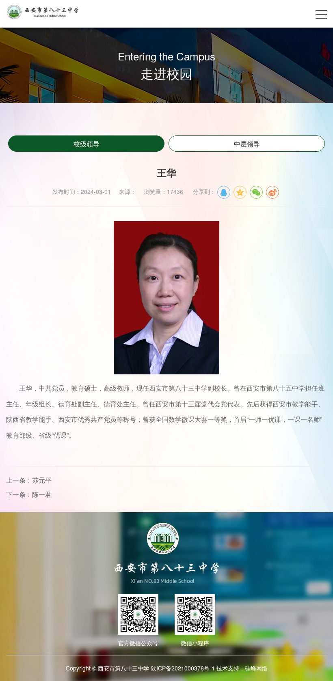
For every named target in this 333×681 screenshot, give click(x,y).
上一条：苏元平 (29, 480)
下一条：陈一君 (29, 494)
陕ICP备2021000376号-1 (183, 668)
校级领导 (86, 143)
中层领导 (247, 143)
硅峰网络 (256, 668)
